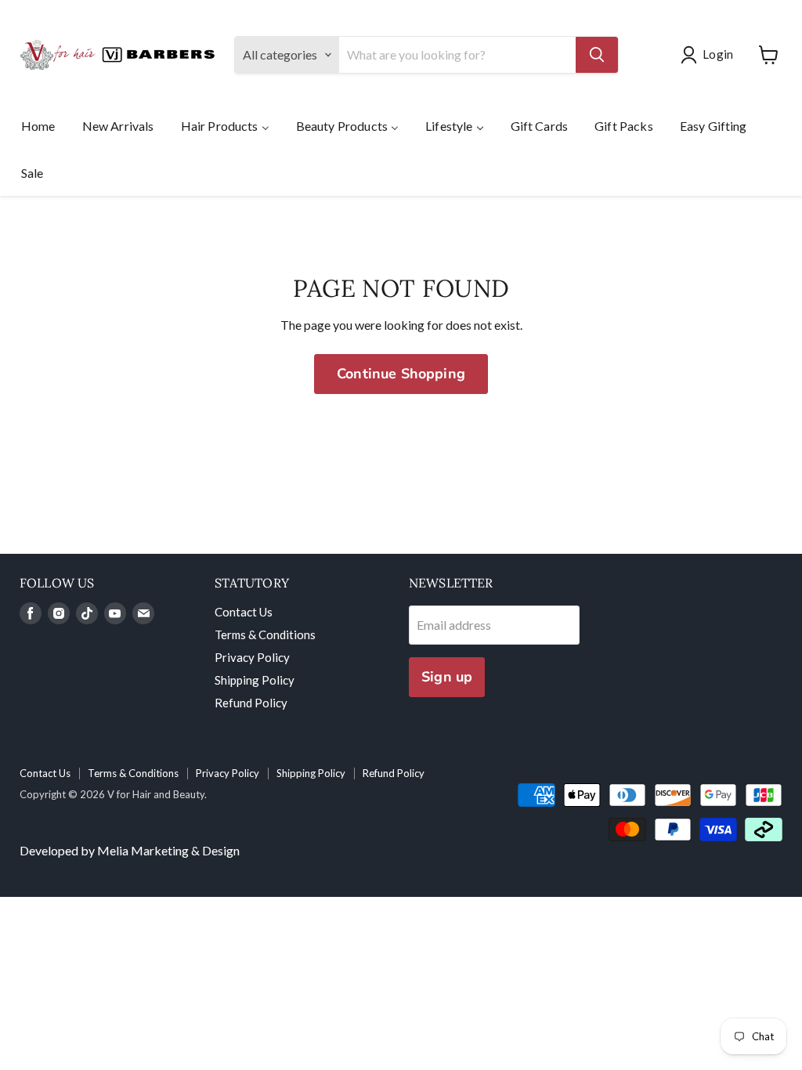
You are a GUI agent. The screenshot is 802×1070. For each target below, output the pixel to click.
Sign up (446, 676)
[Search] (597, 55)
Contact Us (244, 612)
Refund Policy (251, 703)
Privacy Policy (252, 657)
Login (718, 54)
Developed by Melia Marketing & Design (130, 850)
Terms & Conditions (265, 634)
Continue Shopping (401, 373)
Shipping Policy (254, 680)
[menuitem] (38, 125)
